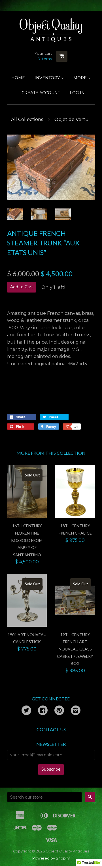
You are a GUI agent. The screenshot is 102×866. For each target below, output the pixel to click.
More (80, 77)
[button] (51, 394)
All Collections (27, 119)
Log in (77, 92)
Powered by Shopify (51, 858)
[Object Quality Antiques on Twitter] (26, 711)
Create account (41, 92)
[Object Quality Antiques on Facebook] (43, 711)
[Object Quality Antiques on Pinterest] (59, 711)
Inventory (48, 77)
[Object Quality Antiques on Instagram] (75, 711)
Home (18, 77)
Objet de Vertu (71, 119)
